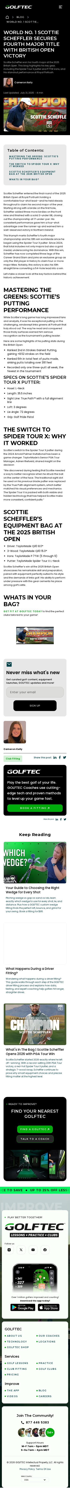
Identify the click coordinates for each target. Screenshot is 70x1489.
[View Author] (35, 732)
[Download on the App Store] (49, 1307)
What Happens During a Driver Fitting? (30, 970)
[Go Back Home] (7, 17)
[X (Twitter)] (21, 1249)
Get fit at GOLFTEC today (23, 611)
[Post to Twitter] (64, 757)
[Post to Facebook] (60, 757)
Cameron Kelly (23, 82)
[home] (18, 7)
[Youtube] (33, 1249)
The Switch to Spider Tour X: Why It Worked (34, 165)
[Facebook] (45, 1249)
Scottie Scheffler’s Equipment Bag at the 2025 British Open (32, 173)
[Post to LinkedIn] (55, 757)
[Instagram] (9, 1249)
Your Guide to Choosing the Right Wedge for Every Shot (32, 890)
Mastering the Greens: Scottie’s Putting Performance (33, 157)
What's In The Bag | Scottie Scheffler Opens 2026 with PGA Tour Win (35, 1051)
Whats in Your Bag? (24, 179)
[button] (61, 7)
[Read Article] (35, 863)
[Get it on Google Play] (22, 1307)
